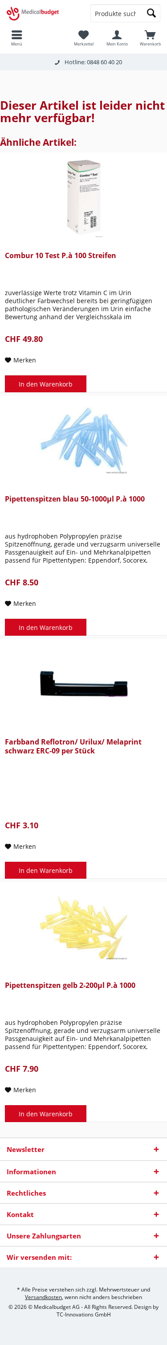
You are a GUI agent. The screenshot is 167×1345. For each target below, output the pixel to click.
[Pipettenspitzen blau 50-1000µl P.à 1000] (83, 441)
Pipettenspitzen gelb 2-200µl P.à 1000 (70, 985)
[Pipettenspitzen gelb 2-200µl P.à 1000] (83, 927)
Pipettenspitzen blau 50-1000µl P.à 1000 (75, 499)
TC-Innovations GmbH (84, 1314)
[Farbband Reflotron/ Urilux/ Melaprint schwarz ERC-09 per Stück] (83, 684)
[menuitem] (150, 37)
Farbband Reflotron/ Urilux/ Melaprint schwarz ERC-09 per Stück (73, 746)
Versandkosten (43, 1297)
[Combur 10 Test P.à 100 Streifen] (83, 197)
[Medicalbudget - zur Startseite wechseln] (42, 13)
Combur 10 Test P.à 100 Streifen (60, 255)
